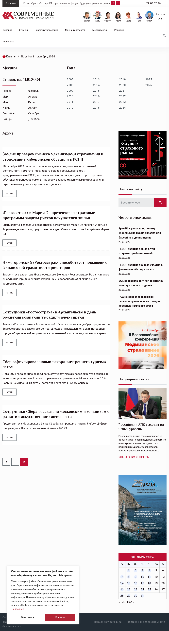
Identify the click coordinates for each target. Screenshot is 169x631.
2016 (96, 96)
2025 (148, 79)
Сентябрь (8, 113)
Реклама (119, 30)
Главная (7, 30)
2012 (70, 107)
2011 (70, 101)
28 (122, 595)
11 (149, 577)
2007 (70, 79)
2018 (96, 107)
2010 (70, 96)
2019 (122, 79)
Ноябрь (7, 119)
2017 (96, 101)
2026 (148, 85)
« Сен (121, 602)
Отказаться (27, 617)
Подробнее (18, 609)
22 (128, 589)
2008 (70, 85)
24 (142, 589)
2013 (96, 79)
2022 (122, 96)
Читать (9, 193)
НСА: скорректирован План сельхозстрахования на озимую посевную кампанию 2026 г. (139, 301)
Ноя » (130, 602)
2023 (122, 101)
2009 (70, 90)
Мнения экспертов (75, 30)
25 (149, 589)
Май (5, 102)
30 (135, 595)
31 (142, 595)
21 (122, 589)
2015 (96, 90)
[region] (43, 595)
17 (142, 583)
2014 (96, 85)
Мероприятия (99, 30)
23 (135, 589)
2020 (122, 85)
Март (5, 96)
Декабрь (34, 119)
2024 (122, 107)
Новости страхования (46, 30)
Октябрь (33, 113)
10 (142, 577)
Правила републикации (106, 621)
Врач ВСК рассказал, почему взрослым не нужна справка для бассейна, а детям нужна (139, 233)
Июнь (31, 102)
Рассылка (8, 41)
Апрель (32, 96)
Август (32, 107)
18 (149, 583)
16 (135, 583)
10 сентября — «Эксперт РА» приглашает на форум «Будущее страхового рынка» (62, 3)
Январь (7, 90)
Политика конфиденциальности (145, 621)
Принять (60, 617)
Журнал (23, 30)
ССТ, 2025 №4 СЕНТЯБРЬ (133, 457)
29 (128, 595)
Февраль (33, 90)
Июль (6, 107)
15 (128, 583)
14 (122, 583)
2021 (122, 90)
